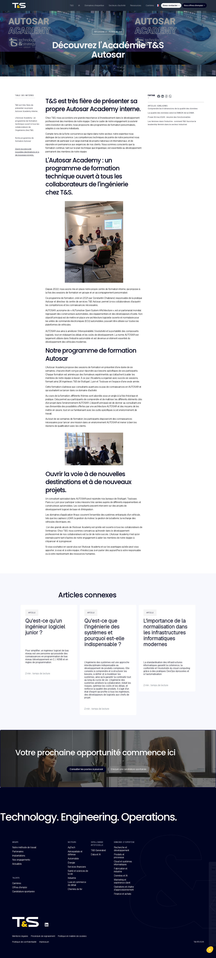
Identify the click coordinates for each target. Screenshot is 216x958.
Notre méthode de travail (24, 847)
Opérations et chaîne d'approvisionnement (124, 888)
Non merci (161, 943)
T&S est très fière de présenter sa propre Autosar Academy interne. (27, 108)
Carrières (16, 883)
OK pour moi (203, 943)
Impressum (44, 942)
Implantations (18, 855)
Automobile (73, 858)
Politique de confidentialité (24, 942)
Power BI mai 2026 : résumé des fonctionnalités (169, 117)
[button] (209, 949)
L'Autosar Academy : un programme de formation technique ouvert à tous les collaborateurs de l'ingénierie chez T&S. (27, 124)
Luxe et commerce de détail (77, 884)
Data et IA (96, 854)
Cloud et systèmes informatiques (123, 863)
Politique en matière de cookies (72, 936)
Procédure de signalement (43, 936)
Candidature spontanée (23, 891)
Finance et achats (122, 893)
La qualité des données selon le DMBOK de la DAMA (171, 113)
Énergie (71, 862)
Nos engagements (21, 859)
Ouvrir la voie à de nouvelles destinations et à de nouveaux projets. (27, 152)
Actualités (17, 863)
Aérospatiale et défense (75, 853)
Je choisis (182, 943)
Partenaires (18, 851)
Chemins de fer (75, 889)
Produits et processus (119, 856)
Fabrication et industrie (120, 870)
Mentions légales (20, 936)
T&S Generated (98, 850)
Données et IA (121, 875)
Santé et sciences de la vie (78, 872)
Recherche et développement (121, 849)
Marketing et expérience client (122, 881)
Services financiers (77, 866)
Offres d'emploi (19, 887)
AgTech (71, 847)
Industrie (72, 878)
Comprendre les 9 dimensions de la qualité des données (173, 108)
